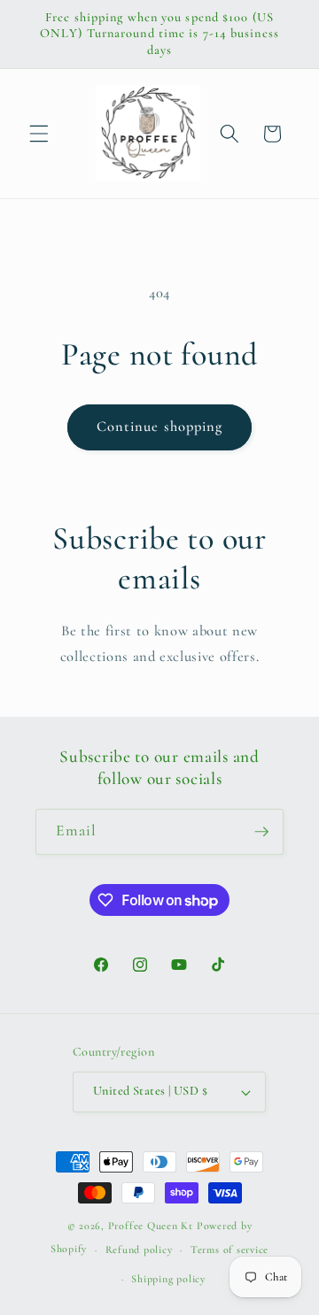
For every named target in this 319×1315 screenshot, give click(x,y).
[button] (39, 133)
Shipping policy (168, 1279)
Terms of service (229, 1249)
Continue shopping (160, 426)
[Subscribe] (261, 832)
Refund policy (139, 1249)
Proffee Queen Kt (150, 1225)
